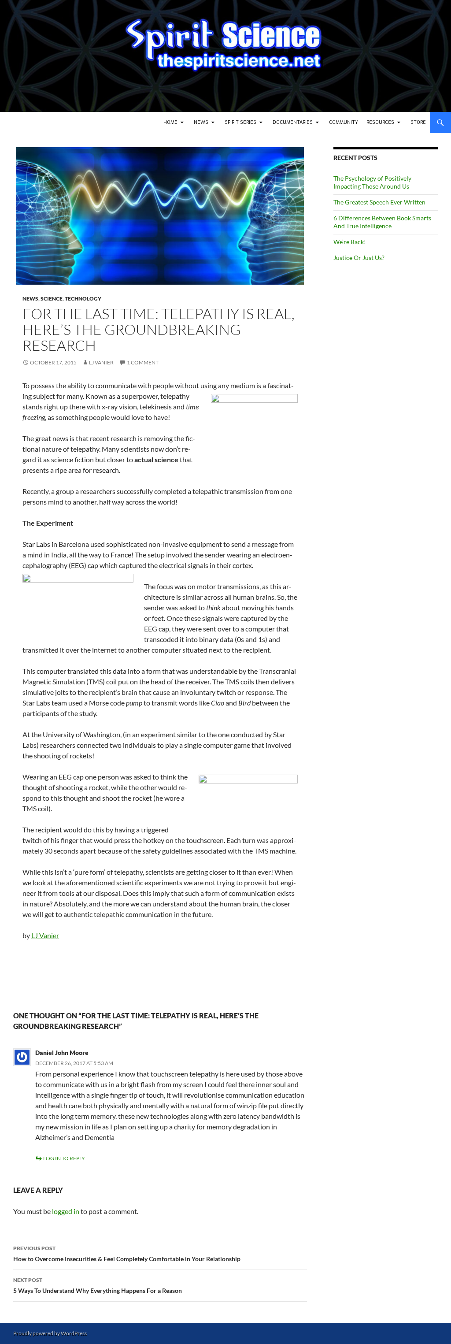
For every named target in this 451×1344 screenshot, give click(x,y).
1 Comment (143, 362)
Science (52, 298)
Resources (380, 122)
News (201, 122)
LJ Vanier (101, 362)
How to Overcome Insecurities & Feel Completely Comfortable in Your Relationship (126, 1253)
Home (170, 122)
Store (418, 122)
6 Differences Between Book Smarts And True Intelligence (382, 222)
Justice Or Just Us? (358, 257)
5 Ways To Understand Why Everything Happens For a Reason (97, 1285)
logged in (65, 1211)
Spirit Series (240, 122)
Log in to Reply (64, 1158)
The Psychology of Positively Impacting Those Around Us (372, 182)
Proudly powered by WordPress (50, 1333)
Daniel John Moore (62, 1052)
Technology (83, 298)
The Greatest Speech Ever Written (379, 202)
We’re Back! (349, 241)
